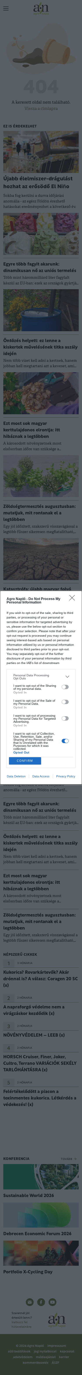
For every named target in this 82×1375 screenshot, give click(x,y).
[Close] (73, 599)
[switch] (65, 687)
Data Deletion (16, 776)
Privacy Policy (65, 776)
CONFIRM (25, 760)
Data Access (40, 776)
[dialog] (41, 688)
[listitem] (41, 677)
